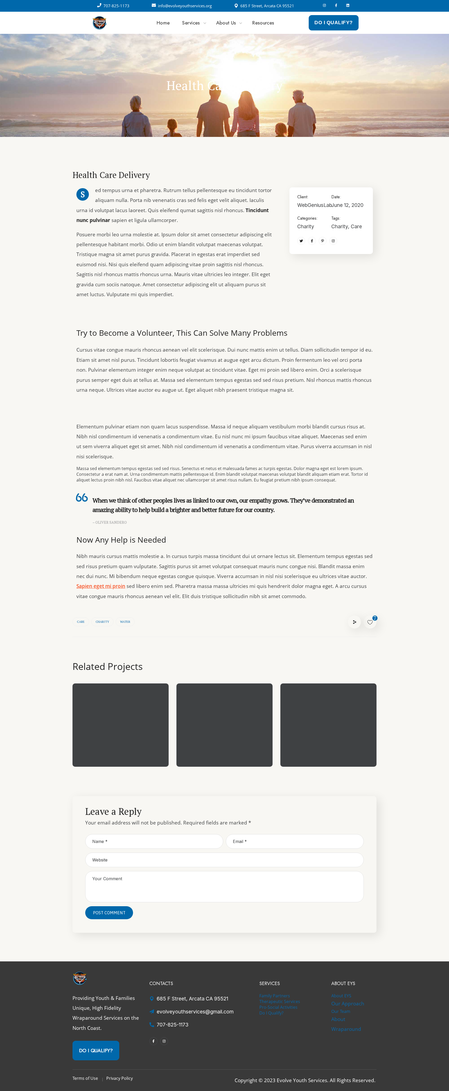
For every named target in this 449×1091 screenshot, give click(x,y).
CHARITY (102, 622)
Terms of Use (85, 1078)
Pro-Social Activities (278, 1007)
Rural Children (210, 745)
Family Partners (274, 996)
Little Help (99, 745)
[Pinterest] (323, 241)
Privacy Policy (119, 1078)
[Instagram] (324, 5)
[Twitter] (301, 241)
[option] (121, 729)
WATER (125, 622)
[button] (334, 22)
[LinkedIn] (348, 5)
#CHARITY (100, 754)
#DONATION (240, 754)
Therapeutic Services (279, 1001)
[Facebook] (336, 5)
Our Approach (347, 1003)
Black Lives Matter (319, 745)
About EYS (341, 996)
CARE (81, 622)
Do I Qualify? (271, 1013)
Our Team (340, 1011)
